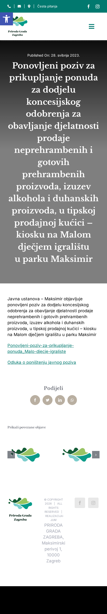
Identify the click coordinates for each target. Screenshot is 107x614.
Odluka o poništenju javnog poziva (41, 362)
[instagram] (98, 6)
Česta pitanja (47, 6)
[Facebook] (80, 503)
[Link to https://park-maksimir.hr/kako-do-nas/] (29, 6)
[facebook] (89, 6)
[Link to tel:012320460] (9, 6)
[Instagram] (93, 503)
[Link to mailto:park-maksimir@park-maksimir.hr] (19, 6)
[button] (6, 18)
